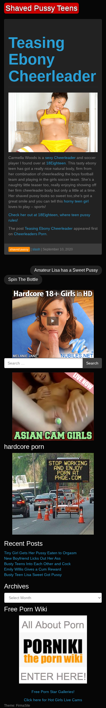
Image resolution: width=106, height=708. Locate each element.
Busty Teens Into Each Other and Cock (37, 564)
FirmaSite (23, 705)
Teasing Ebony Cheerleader (52, 59)
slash (36, 249)
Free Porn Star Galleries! (53, 691)
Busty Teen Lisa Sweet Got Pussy (33, 574)
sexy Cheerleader (60, 157)
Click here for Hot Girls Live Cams (53, 700)
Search (92, 363)
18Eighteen (56, 163)
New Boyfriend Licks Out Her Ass (32, 558)
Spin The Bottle (23, 279)
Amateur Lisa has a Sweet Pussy (66, 270)
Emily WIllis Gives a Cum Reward (32, 569)
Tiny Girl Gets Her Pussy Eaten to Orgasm (40, 553)
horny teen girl (76, 201)
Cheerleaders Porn (30, 234)
